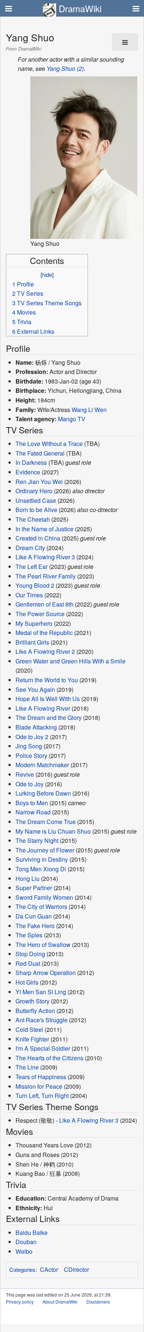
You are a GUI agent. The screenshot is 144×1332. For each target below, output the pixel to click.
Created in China (38, 538)
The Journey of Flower (45, 850)
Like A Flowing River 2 (45, 651)
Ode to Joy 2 (32, 736)
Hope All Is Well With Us (48, 698)
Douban (26, 1241)
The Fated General (40, 453)
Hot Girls (27, 982)
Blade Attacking (36, 727)
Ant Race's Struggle (42, 1020)
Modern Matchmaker (42, 765)
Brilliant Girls (32, 642)
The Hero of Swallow (43, 944)
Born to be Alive (36, 509)
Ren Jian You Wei (39, 481)
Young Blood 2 (35, 585)
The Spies (29, 935)
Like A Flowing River (43, 708)
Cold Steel (29, 1029)
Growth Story (32, 1001)
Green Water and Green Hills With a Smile (71, 661)
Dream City (30, 547)
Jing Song (29, 746)
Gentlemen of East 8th (44, 604)
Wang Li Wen (89, 409)
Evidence (28, 472)
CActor (49, 1269)
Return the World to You (47, 680)
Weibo (24, 1251)
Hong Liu (28, 878)
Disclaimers (98, 1301)
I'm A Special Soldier (43, 1048)
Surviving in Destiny (42, 859)
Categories (22, 1269)
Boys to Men (32, 803)
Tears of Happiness (41, 1076)
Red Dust (28, 963)
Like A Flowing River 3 (45, 557)
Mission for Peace (39, 1086)
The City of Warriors (41, 906)
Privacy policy (20, 1301)
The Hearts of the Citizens (49, 1058)
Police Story (31, 755)
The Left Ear (32, 566)
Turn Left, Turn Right (42, 1095)
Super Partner (34, 887)
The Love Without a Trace (49, 443)
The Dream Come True (46, 821)
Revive (25, 774)
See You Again (35, 689)
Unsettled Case (36, 500)
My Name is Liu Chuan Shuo (53, 831)
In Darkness (31, 462)
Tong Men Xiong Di (41, 869)
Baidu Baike (32, 1232)
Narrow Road (33, 812)
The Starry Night (37, 840)
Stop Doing (30, 954)
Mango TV (71, 419)
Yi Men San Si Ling (41, 992)
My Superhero (34, 623)
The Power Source (40, 614)
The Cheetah (33, 519)
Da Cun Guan (34, 916)
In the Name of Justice (44, 529)
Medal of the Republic (44, 632)
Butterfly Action (35, 1010)
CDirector (76, 1269)
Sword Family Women (44, 897)
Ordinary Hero (34, 491)
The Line (27, 1067)
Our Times (29, 595)
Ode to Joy (30, 784)
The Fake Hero (35, 925)
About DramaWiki (60, 1301)
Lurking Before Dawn (43, 793)
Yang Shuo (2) (65, 68)
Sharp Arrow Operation (46, 972)
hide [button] (47, 274)
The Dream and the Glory (49, 717)
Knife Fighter (32, 1039)
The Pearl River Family (46, 576)
